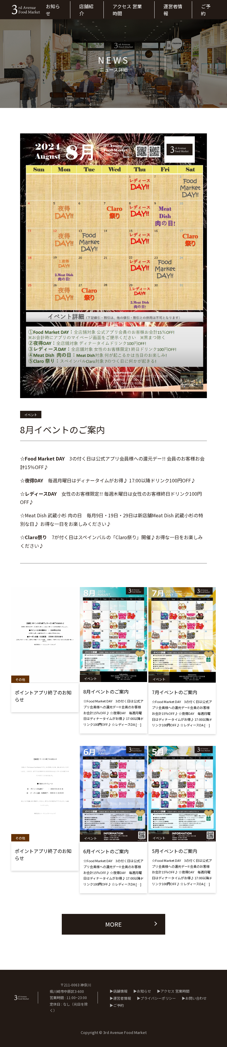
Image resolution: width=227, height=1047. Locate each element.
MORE (113, 924)
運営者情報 (122, 998)
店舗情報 (120, 990)
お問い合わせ (196, 998)
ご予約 (118, 1005)
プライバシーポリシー (158, 998)
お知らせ (144, 990)
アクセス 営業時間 (174, 990)
